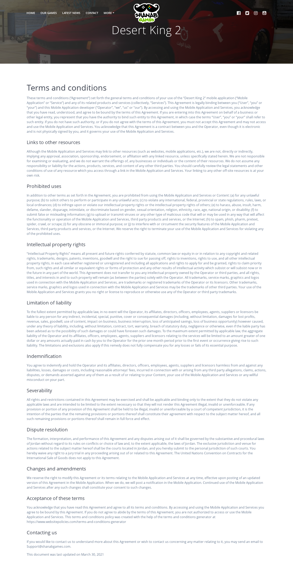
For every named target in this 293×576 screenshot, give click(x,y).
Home (31, 13)
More (108, 13)
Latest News (71, 13)
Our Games (48, 13)
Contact (92, 13)
